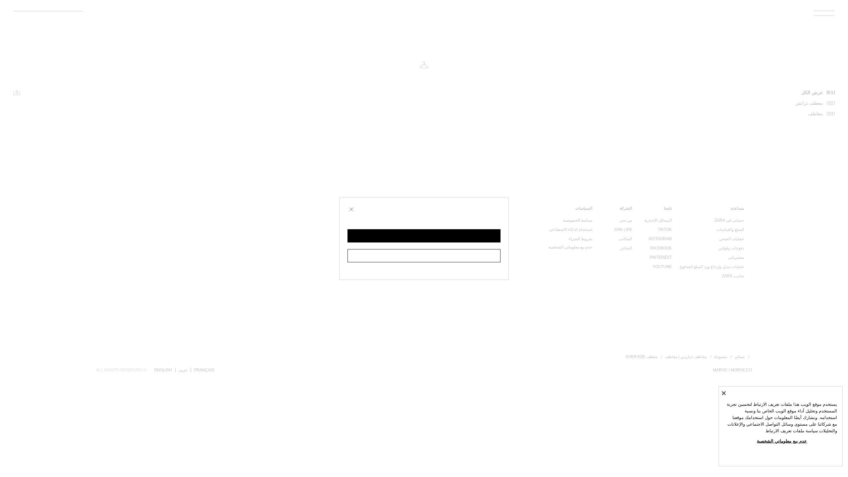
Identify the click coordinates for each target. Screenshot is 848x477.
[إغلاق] (724, 393)
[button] (424, 235)
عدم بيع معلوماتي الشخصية (782, 441)
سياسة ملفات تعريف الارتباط (792, 430)
